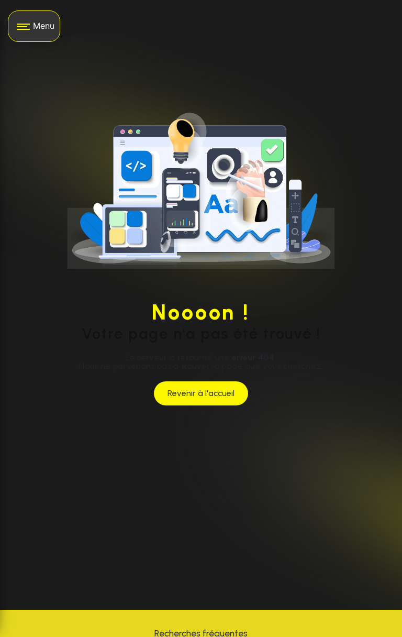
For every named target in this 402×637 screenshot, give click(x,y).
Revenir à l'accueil (201, 393)
